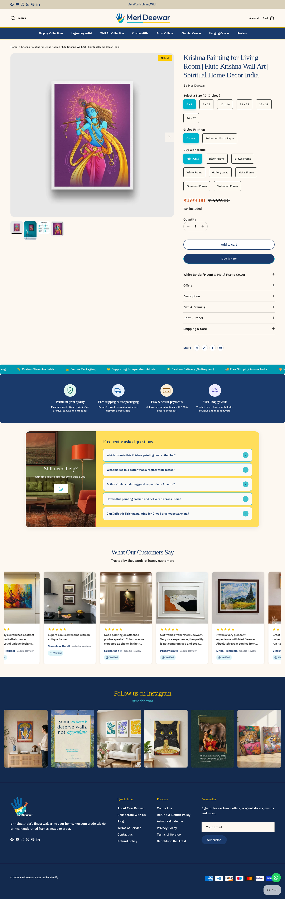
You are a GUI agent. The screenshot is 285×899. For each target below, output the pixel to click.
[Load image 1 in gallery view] (92, 135)
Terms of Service (129, 828)
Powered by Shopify (46, 877)
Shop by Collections (50, 33)
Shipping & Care (195, 329)
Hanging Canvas (219, 33)
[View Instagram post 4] (166, 739)
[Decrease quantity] (187, 226)
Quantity (189, 219)
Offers (187, 285)
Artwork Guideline (170, 821)
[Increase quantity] (203, 226)
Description (191, 296)
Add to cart (229, 244)
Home (14, 47)
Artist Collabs (164, 33)
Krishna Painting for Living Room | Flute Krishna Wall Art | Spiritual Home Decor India (70, 47)
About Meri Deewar (131, 808)
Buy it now (229, 259)
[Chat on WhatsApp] (276, 877)
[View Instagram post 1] (26, 739)
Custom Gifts (140, 33)
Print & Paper (193, 318)
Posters (242, 33)
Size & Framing (194, 307)
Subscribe (214, 840)
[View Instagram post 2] (72, 739)
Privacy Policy (167, 828)
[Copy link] (205, 348)
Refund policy (127, 841)
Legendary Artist (81, 33)
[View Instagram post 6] (259, 739)
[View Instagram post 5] (212, 739)
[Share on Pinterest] (220, 348)
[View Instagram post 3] (119, 739)
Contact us (125, 834)
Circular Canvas (191, 33)
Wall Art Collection (112, 33)
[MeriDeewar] (142, 18)
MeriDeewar (196, 85)
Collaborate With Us (131, 815)
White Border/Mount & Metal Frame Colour (214, 275)
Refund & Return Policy (173, 815)
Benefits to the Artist (171, 841)
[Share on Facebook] (212, 348)
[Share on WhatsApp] (197, 348)
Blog (120, 821)
